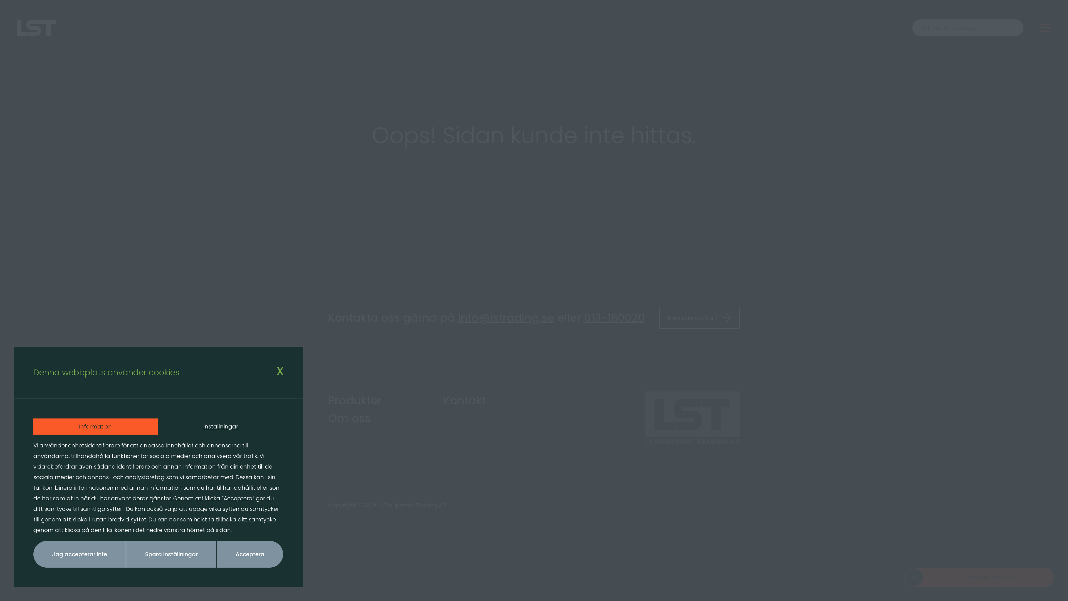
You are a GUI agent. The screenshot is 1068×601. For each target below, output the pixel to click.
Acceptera (250, 554)
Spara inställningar (171, 554)
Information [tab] (95, 426)
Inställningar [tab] (220, 426)
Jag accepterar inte (79, 554)
